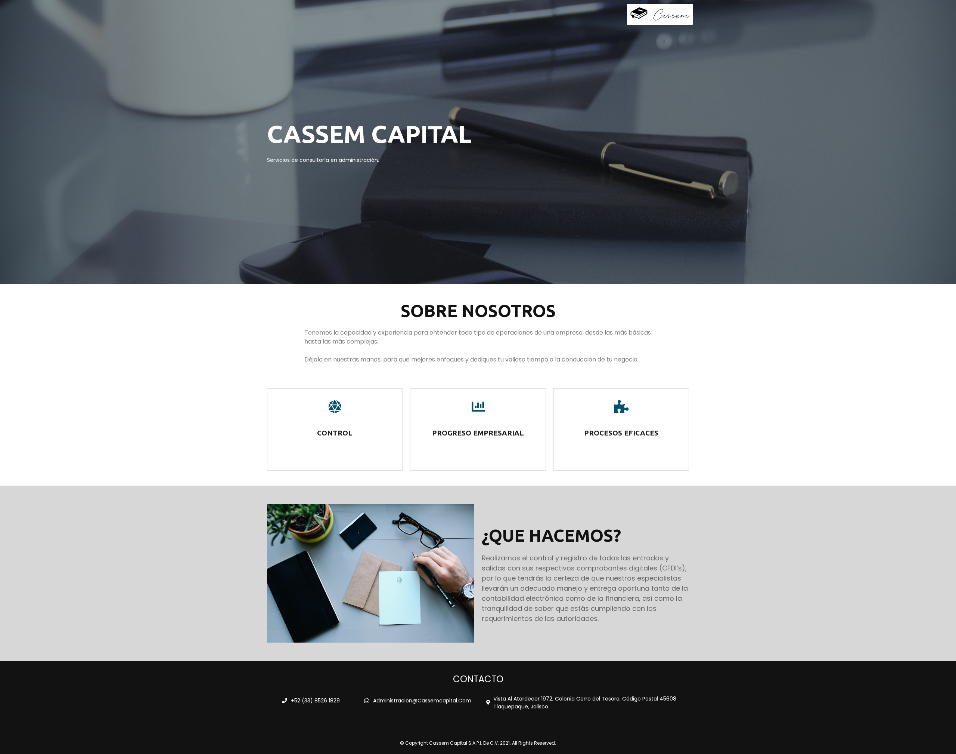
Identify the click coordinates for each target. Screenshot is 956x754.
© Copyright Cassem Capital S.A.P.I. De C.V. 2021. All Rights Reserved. (478, 743)
